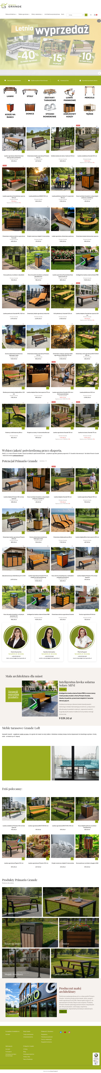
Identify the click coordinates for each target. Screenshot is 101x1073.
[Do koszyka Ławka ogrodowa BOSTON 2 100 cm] (72, 821)
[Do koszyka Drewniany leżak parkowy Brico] (72, 532)
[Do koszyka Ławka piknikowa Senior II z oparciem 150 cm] (72, 191)
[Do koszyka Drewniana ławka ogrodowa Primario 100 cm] (47, 151)
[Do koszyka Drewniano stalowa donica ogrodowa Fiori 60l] (23, 231)
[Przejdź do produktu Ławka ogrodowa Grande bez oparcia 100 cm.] (14, 179)
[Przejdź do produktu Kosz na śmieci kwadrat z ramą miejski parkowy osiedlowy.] (87, 179)
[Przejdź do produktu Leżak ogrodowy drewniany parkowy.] (62, 219)
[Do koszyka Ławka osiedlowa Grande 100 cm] (96, 151)
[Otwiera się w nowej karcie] (60, 1032)
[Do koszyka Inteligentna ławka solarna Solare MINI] (96, 270)
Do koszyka (47, 231)
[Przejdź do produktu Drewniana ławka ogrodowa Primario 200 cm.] (14, 520)
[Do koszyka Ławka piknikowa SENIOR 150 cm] (47, 191)
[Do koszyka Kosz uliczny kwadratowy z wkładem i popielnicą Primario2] (72, 571)
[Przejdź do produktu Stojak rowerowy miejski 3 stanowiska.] (38, 219)
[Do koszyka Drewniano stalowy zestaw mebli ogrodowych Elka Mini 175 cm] (72, 349)
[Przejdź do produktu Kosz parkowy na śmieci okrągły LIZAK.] (87, 846)
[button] (86, 15)
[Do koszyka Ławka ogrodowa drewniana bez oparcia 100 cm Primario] (23, 151)
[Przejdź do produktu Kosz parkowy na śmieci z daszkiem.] (14, 258)
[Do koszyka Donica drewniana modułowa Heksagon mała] (47, 532)
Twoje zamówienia (28, 1034)
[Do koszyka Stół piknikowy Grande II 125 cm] (72, 309)
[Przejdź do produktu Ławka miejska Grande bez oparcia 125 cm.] (87, 296)
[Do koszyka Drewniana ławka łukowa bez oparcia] (96, 231)
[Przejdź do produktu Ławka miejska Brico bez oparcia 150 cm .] (87, 520)
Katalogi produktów (28, 1054)
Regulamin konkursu (46, 1042)
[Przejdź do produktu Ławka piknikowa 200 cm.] (87, 375)
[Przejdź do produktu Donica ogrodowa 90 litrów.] (87, 597)
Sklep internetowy (50, 1071)
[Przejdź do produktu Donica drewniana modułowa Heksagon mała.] (38, 520)
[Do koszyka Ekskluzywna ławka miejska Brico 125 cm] (23, 387)
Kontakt (8, 1034)
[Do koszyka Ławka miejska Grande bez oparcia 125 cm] (96, 309)
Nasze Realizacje (28, 1059)
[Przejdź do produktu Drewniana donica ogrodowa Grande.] (62, 597)
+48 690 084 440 (82, 656)
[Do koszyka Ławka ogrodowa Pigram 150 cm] (96, 492)
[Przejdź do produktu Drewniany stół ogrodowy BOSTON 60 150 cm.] (87, 337)
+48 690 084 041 (16, 656)
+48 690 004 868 (49, 656)
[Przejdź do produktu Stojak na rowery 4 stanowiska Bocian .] (38, 415)
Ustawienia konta (28, 1037)
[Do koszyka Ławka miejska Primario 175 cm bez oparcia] (96, 571)
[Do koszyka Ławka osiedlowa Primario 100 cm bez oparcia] (23, 821)
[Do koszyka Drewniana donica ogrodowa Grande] (72, 609)
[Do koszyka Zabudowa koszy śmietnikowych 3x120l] (23, 571)
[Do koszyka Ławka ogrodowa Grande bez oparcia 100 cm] (23, 191)
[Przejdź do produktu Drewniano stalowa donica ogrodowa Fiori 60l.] (14, 219)
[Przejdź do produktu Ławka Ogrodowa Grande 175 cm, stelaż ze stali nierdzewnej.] (38, 559)
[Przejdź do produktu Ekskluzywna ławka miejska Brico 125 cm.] (14, 375)
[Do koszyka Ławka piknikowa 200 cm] (96, 387)
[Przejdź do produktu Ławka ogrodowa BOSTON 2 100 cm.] (62, 809)
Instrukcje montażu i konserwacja (11, 1055)
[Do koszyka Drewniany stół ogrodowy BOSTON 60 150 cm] (96, 349)
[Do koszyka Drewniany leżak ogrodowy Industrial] (47, 309)
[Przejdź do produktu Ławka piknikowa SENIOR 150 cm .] (38, 179)
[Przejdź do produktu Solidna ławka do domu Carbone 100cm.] (62, 139)
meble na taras (24, 734)
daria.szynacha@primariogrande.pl (16, 658)
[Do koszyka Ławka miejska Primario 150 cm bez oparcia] (23, 492)
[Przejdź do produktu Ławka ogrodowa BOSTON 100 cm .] (38, 809)
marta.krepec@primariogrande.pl (82, 658)
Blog (24, 1051)
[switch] (96, 1064)
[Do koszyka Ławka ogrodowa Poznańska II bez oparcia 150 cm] (72, 270)
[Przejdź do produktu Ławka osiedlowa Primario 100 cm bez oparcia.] (14, 809)
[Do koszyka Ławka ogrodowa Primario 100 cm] (47, 858)
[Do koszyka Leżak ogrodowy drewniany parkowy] (72, 231)
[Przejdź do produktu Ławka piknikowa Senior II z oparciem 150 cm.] (62, 179)
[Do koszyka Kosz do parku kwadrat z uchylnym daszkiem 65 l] (47, 270)
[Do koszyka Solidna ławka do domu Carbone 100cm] (72, 151)
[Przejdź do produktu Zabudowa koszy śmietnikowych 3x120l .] (14, 559)
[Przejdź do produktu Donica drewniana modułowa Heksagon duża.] (14, 337)
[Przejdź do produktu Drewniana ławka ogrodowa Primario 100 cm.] (38, 139)
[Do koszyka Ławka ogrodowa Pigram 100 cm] (23, 858)
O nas (62, 1011)
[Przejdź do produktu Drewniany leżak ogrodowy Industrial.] (38, 296)
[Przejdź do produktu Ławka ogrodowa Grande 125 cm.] (62, 415)
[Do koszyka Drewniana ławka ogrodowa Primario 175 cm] (47, 349)
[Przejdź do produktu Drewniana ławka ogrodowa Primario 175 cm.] (38, 337)
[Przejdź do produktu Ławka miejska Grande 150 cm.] (62, 480)
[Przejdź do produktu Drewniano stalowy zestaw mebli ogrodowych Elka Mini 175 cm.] (62, 337)
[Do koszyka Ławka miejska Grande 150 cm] (72, 492)
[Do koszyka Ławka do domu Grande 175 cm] (96, 428)
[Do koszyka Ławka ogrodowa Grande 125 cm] (72, 428)
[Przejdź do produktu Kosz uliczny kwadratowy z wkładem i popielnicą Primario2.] (62, 559)
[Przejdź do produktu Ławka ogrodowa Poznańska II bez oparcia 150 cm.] (62, 258)
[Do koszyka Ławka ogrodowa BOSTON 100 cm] (47, 821)
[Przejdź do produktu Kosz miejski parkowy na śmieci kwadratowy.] (87, 809)
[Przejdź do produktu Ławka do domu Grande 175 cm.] (87, 415)
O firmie (25, 1049)
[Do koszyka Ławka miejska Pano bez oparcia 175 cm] (47, 387)
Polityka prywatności (47, 1037)
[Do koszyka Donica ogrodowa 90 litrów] (96, 609)
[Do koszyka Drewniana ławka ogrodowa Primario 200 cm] (23, 532)
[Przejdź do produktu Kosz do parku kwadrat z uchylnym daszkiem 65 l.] (38, 258)
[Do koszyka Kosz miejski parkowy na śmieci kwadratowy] (96, 821)
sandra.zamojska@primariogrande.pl (49, 658)
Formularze (9, 1051)
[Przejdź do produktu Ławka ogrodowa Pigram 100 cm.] (14, 846)
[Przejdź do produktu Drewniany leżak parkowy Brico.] (62, 520)
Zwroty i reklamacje (46, 1039)
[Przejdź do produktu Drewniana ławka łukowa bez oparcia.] (87, 219)
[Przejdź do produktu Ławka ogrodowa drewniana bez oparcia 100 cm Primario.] (14, 139)
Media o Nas (26, 1056)
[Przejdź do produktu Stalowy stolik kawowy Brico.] (14, 415)
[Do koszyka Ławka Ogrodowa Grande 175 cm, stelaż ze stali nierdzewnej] (47, 571)
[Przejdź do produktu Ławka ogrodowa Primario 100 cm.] (38, 846)
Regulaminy (44, 1034)
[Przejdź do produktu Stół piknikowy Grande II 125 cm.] (62, 296)
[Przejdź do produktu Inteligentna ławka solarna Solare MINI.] (87, 258)
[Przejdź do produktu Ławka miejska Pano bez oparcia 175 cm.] (38, 375)
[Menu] (99, 1053)
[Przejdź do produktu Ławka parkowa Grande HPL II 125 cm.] (14, 296)
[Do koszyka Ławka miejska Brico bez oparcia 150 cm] (96, 532)
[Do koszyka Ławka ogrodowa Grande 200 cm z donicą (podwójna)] (72, 387)
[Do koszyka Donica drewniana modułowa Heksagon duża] (23, 349)
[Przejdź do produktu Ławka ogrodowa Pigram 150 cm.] (87, 480)
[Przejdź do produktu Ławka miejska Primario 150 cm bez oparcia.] (14, 480)
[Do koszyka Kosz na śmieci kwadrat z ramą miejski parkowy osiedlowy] (96, 191)
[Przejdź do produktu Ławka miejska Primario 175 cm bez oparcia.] (87, 559)
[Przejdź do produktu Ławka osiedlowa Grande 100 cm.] (87, 139)
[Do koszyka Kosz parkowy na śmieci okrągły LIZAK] (96, 858)
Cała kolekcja (42, 461)
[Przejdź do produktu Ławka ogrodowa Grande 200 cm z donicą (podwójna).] (62, 375)
